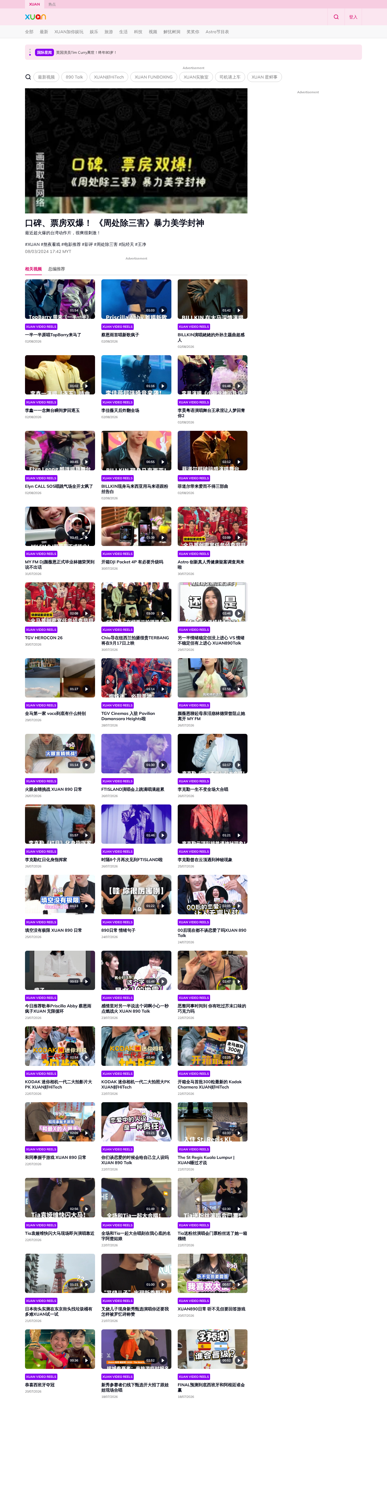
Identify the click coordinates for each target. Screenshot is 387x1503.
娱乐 (94, 31)
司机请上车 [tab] (230, 77)
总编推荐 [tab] (56, 268)
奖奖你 (193, 31)
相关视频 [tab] (33, 268)
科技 (138, 31)
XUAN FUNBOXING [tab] (154, 77)
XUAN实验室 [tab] (196, 77)
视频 (153, 31)
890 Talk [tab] (74, 77)
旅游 (109, 31)
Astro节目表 (217, 31)
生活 (123, 31)
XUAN (34, 4)
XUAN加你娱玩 (68, 31)
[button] (30, 49)
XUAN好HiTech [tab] (109, 77)
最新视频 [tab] (46, 77)
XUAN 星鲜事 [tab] (264, 77)
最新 (44, 31)
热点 (52, 4)
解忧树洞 (171, 31)
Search (336, 16)
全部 (29, 31)
